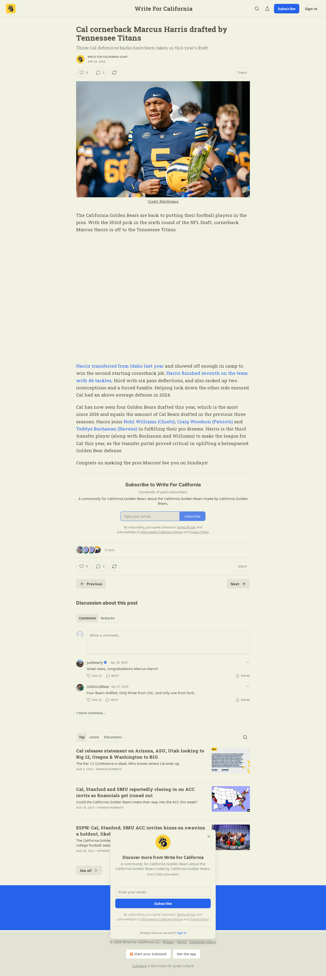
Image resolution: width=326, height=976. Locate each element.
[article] (163, 763)
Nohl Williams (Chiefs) (148, 421)
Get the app (186, 954)
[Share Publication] (267, 8)
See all (86, 870)
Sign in (311, 8)
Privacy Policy (199, 919)
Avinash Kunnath (109, 769)
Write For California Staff (108, 57)
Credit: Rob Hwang (163, 201)
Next (235, 583)
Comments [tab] (87, 618)
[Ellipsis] (247, 662)
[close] (209, 836)
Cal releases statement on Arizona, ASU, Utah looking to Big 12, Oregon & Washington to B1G (140, 754)
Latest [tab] (94, 737)
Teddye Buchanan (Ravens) (106, 429)
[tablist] (96, 618)
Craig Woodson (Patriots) (205, 421)
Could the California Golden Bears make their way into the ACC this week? (136, 801)
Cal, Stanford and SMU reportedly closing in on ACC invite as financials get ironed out (135, 792)
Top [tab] (81, 737)
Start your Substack (150, 954)
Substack (139, 966)
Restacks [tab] (108, 618)
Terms (182, 942)
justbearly (95, 662)
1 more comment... (91, 713)
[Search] (257, 8)
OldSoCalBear (98, 686)
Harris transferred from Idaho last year (120, 366)
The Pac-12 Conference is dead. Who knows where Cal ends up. (128, 763)
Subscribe (286, 8)
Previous (94, 583)
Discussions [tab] (113, 737)
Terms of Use (186, 914)
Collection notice (202, 942)
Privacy (168, 942)
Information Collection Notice (162, 919)
